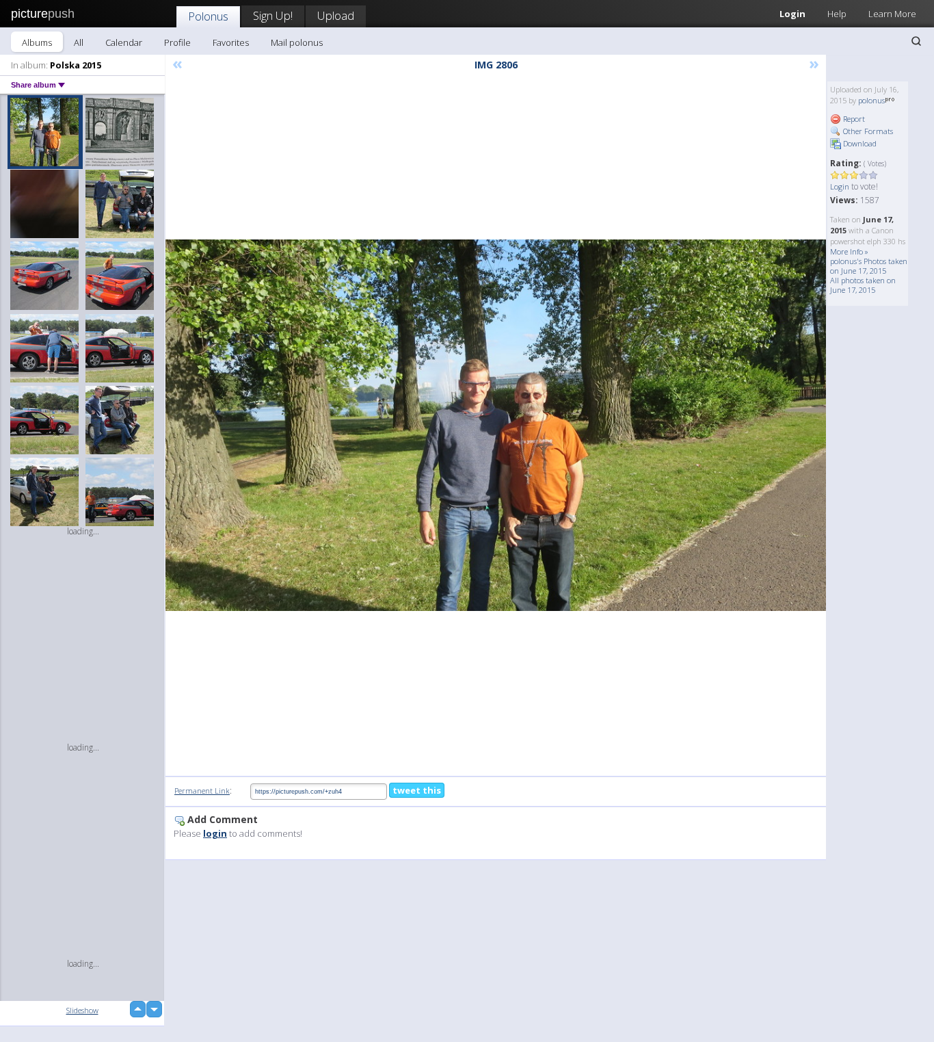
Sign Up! (273, 15)
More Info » (849, 251)
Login (792, 14)
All (78, 42)
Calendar (123, 42)
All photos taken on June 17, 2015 (863, 285)
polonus (871, 100)
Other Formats (867, 131)
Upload (335, 15)
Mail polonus (297, 42)
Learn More (892, 14)
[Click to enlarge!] (495, 424)
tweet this (416, 790)
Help (836, 14)
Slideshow (82, 1010)
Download (859, 143)
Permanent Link (202, 790)
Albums (37, 42)
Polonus (208, 16)
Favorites (231, 42)
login (215, 833)
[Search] (916, 41)
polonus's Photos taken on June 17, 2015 (868, 266)
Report (853, 119)
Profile (177, 42)
